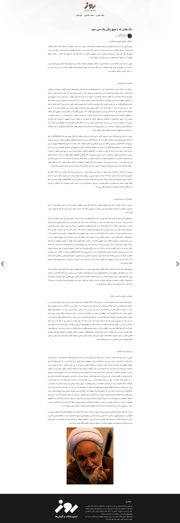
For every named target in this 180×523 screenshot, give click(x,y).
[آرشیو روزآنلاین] (90, 11)
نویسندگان (79, 15)
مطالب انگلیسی (89, 15)
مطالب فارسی (100, 15)
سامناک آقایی (122, 35)
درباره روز (128, 501)
